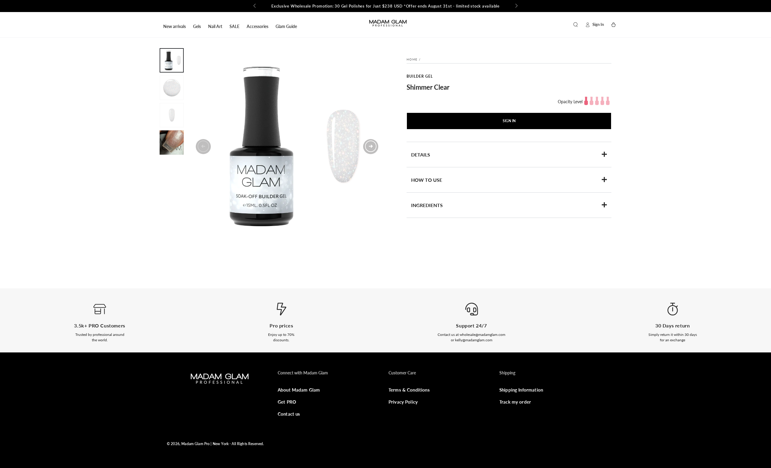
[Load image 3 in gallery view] (172, 115)
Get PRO (287, 401)
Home (412, 59)
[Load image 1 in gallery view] (172, 60)
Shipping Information (521, 389)
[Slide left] (255, 6)
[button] (575, 24)
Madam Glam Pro (195, 444)
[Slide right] (516, 6)
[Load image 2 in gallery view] (172, 88)
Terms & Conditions (409, 389)
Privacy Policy (403, 401)
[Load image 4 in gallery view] (172, 142)
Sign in (509, 121)
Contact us (289, 414)
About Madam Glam (299, 389)
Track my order (515, 401)
